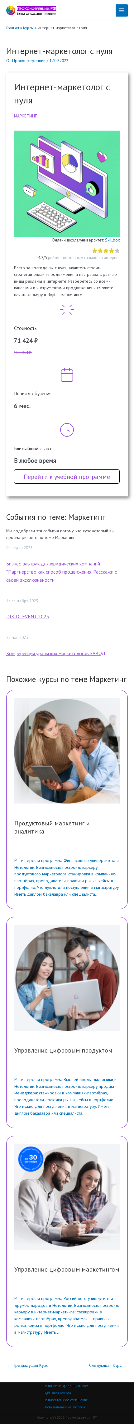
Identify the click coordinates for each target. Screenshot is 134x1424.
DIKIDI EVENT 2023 (27, 616)
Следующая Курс (108, 1365)
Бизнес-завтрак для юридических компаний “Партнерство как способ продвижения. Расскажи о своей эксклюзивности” (61, 571)
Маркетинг (25, 116)
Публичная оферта (57, 1393)
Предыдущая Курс (27, 1365)
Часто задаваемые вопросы (64, 1407)
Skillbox (112, 240)
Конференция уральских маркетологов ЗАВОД (55, 653)
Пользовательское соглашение (66, 1400)
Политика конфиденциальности (67, 1386)
